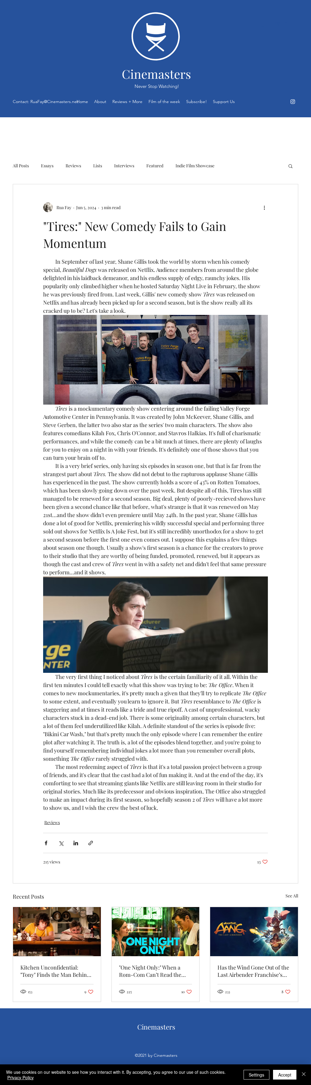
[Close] (303, 1074)
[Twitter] (293, 101)
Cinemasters (156, 74)
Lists (97, 166)
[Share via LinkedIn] (76, 843)
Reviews (73, 166)
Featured (154, 166)
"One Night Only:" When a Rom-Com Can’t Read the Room (150, 971)
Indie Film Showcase (195, 166)
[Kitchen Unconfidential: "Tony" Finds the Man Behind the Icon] (57, 931)
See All (291, 896)
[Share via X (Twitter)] (61, 843)
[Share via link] (91, 843)
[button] (290, 165)
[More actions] (264, 207)
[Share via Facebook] (46, 843)
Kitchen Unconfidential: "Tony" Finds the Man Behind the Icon (55, 971)
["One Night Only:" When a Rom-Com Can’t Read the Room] (156, 931)
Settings (256, 1075)
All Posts (21, 166)
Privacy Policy (20, 1077)
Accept (284, 1075)
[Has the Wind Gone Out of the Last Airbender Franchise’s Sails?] (254, 931)
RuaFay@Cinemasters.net (54, 101)
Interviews (124, 166)
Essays (47, 166)
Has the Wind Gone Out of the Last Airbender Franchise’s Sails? (253, 971)
